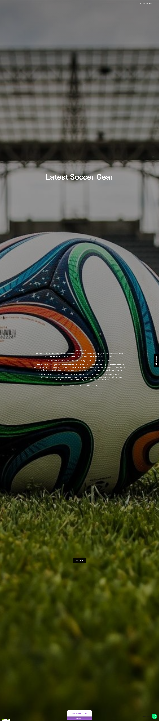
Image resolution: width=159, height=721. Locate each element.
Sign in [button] (78, 718)
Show (156, 360)
